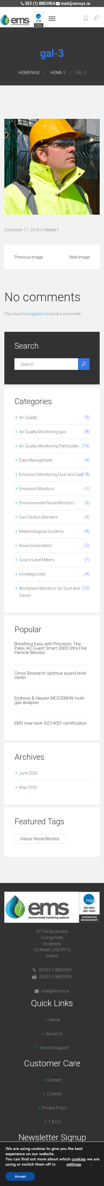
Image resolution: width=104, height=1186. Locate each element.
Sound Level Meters (36, 560)
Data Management (35, 460)
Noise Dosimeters (35, 545)
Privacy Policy (54, 1108)
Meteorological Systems (41, 531)
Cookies (54, 1094)
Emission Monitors (36, 488)
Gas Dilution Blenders (38, 517)
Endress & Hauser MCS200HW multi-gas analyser (49, 700)
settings (73, 1164)
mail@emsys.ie (75, 3)
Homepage (29, 72)
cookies (79, 1159)
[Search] (84, 364)
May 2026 (28, 787)
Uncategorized (32, 574)
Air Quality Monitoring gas (42, 431)
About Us (54, 1033)
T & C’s (54, 1121)
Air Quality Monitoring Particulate (48, 446)
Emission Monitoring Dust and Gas (51, 474)
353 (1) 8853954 (39, 3)
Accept (20, 1176)
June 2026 (28, 773)
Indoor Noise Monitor (40, 838)
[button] (86, 18)
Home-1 (57, 72)
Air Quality (28, 417)
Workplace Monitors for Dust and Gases (49, 592)
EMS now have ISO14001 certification (50, 723)
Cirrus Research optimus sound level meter (50, 675)
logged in (36, 313)
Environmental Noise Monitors (47, 503)
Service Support (54, 1047)
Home (54, 1019)
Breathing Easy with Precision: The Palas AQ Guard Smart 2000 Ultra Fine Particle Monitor (50, 648)
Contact (54, 1080)
